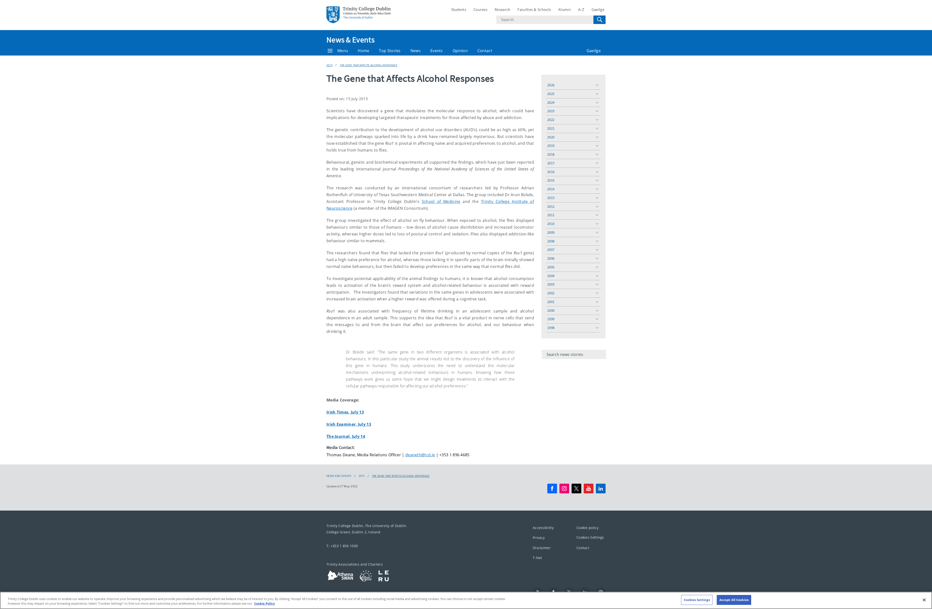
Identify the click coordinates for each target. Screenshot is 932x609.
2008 (550, 241)
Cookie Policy (264, 603)
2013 (550, 197)
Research (502, 9)
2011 (550, 215)
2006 (550, 258)
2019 (550, 145)
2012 (550, 206)
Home (363, 50)
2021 (550, 128)
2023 (550, 111)
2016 (550, 171)
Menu (342, 50)
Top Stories (389, 50)
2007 (550, 249)
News (415, 50)
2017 (550, 163)
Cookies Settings (590, 537)
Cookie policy (587, 527)
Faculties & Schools (534, 9)
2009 (550, 232)
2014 (550, 189)
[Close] (924, 599)
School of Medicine (441, 201)
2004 (550, 275)
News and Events (338, 476)
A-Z (581, 9)
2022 (550, 119)
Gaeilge (597, 9)
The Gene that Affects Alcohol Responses (368, 65)
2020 (550, 137)
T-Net (537, 557)
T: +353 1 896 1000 (342, 546)
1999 (550, 319)
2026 (550, 85)
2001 (550, 301)
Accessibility (543, 527)
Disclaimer (542, 547)
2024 (550, 102)
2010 (550, 223)
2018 (550, 154)
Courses (480, 9)
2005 (550, 267)
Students (458, 9)
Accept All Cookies (734, 600)
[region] (466, 600)
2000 (550, 310)
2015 (329, 65)
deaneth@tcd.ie (420, 454)
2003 (550, 284)
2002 (550, 293)
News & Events (350, 40)
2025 (550, 93)
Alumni (564, 9)
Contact (484, 50)
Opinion (460, 50)
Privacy (539, 537)
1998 (550, 327)
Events (436, 50)
